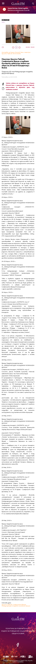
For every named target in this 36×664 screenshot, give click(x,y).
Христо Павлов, (7, 604)
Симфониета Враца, (19, 604)
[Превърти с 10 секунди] (13, 47)
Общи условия (18, 633)
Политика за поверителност (18, 628)
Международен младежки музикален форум (16, 606)
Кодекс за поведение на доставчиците (18, 631)
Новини (5, 20)
